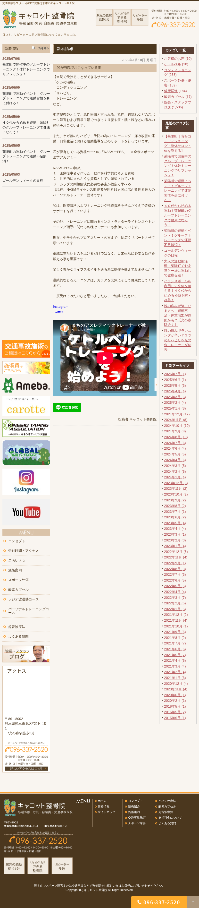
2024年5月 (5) (175, 454)
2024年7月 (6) (175, 443)
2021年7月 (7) (175, 643)
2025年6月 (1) (175, 380)
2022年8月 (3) (175, 569)
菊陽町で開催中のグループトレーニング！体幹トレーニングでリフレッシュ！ (177, 165)
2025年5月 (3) (175, 385)
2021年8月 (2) (175, 638)
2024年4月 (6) (175, 460)
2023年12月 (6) (176, 483)
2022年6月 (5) (175, 580)
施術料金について (170, 817)
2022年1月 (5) (175, 609)
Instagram (60, 306)
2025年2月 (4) (175, 402)
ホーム (102, 801)
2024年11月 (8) (175, 420)
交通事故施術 (137, 817)
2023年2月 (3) (175, 540)
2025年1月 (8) (175, 408)
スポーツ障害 (137, 823)
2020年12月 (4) (176, 683)
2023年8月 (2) (175, 506)
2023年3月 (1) (175, 534)
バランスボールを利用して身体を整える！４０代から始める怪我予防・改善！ (177, 290)
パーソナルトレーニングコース (28, 611)
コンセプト (16, 541)
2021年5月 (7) (175, 655)
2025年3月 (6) (175, 397)
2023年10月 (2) (176, 494)
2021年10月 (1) (176, 626)
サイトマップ (106, 812)
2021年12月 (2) (176, 615)
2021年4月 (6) (175, 660)
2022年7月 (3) (175, 574)
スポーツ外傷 (18, 580)
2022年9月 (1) (175, 563)
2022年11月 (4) (175, 557)
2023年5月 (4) (175, 523)
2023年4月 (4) (175, 529)
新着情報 (103, 806)
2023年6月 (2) (175, 517)
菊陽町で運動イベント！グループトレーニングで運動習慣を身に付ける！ (177, 190)
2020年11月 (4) (175, 689)
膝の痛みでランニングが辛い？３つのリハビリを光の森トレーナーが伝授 (177, 340)
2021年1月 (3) (175, 678)
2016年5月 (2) (175, 712)
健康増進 (171, 91)
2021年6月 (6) (175, 649)
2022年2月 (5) (175, 603)
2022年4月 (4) (175, 592)
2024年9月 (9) (175, 431)
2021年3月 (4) (175, 666)
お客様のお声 (174, 58)
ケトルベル (172, 64)
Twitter (58, 312)
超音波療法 (16, 627)
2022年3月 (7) (175, 598)
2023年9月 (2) (175, 500)
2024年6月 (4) (175, 448)
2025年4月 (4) (175, 391)
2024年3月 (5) (175, 466)
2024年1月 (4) (175, 477)
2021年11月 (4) (175, 620)
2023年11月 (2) (175, 488)
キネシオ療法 (167, 801)
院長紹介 (134, 806)
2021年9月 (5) (175, 632)
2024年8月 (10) (176, 437)
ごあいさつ (16, 560)
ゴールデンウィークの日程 (22, 180)
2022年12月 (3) (176, 552)
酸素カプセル (174, 97)
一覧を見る (42, 48)
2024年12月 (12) (177, 414)
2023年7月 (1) (175, 512)
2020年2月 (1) (175, 700)
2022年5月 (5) (175, 586)
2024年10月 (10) (177, 426)
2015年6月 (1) (175, 718)
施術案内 (15, 570)
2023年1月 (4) (175, 546)
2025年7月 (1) (175, 374)
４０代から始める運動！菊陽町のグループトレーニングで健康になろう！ (177, 215)
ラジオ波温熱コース (23, 599)
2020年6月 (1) (175, 695)
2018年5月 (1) (175, 706)
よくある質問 (18, 636)
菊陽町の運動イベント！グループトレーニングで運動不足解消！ (26, 156)
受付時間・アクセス (23, 551)
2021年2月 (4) (175, 672)
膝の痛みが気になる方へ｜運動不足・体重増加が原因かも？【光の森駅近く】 (177, 315)
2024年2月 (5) (175, 471)
